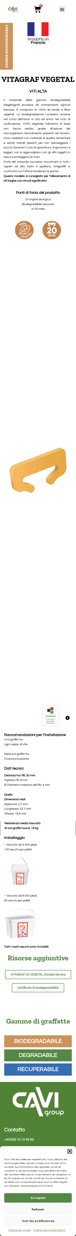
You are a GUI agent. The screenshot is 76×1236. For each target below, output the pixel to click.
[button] (70, 1151)
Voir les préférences (38, 1221)
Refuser (38, 1209)
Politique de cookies (19, 1230)
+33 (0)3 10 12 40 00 (19, 1139)
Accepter (38, 1198)
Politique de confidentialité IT (49, 1230)
